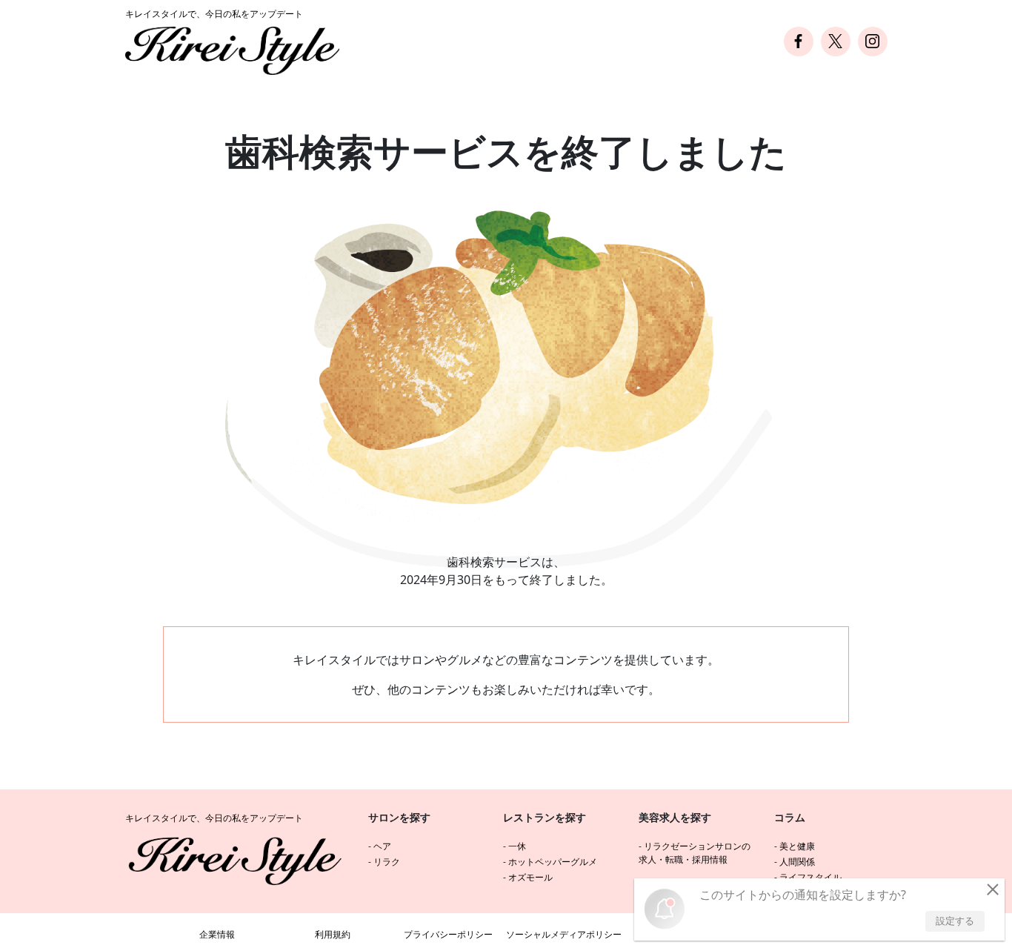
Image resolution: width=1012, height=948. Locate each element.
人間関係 (797, 861)
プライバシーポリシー (448, 934)
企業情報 (217, 934)
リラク (386, 861)
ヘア (382, 846)
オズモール (530, 877)
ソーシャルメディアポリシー (564, 934)
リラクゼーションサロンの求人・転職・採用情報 (694, 853)
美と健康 (797, 846)
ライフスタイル (810, 877)
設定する (955, 920)
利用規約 (332, 934)
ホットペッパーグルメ (552, 861)
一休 (517, 846)
